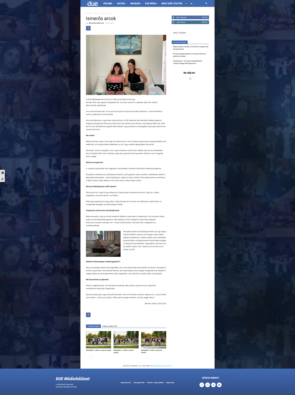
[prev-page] (87, 357)
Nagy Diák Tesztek (172, 3)
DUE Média (150, 3)
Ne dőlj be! (189, 72)
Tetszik (204, 17)
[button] (206, 4)
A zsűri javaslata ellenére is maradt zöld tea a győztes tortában (189, 55)
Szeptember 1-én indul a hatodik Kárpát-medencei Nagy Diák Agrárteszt (188, 62)
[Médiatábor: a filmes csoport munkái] (98, 339)
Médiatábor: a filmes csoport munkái (98, 350)
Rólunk (107, 3)
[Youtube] (219, 385)
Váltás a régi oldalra (155, 382)
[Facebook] (88, 28)
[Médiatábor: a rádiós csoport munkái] (126, 339)
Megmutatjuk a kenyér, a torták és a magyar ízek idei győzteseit (190, 48)
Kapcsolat (170, 382)
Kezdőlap (89, 13)
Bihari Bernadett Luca (96, 23)
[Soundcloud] (213, 385)
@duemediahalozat (161, 366)
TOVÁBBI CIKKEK (93, 326)
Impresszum (126, 382)
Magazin (135, 3)
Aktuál (121, 3)
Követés (204, 22)
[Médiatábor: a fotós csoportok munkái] (153, 339)
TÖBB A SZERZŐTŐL (110, 326)
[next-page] (91, 357)
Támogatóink (139, 382)
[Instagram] (207, 385)
